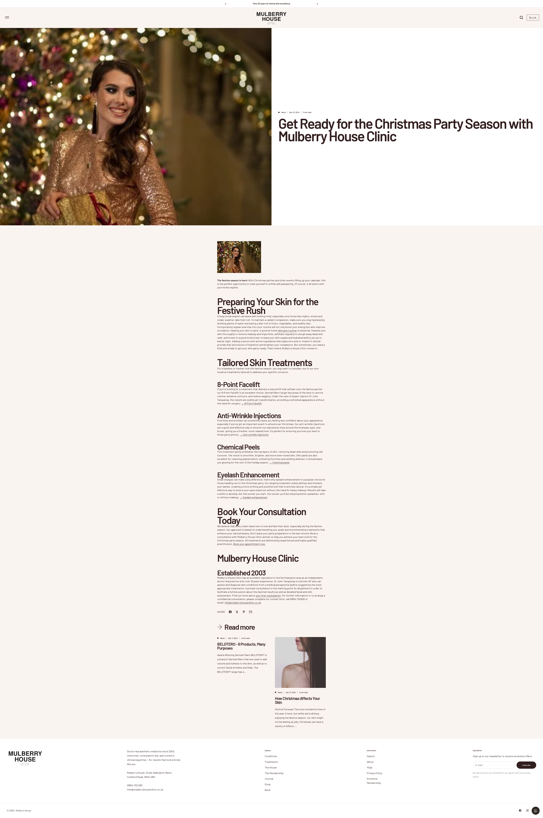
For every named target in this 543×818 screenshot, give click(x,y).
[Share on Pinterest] (243, 612)
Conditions (271, 756)
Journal (269, 778)
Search (371, 756)
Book (533, 17)
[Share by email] (250, 612)
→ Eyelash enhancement (254, 497)
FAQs (369, 767)
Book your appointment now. (249, 543)
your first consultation (268, 595)
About (370, 761)
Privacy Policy (374, 773)
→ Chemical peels (279, 462)
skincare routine (287, 330)
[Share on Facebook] (230, 612)
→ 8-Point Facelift (251, 403)
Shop (268, 784)
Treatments (271, 761)
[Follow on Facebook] (520, 810)
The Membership (274, 773)
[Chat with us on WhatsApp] (536, 811)
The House (271, 767)
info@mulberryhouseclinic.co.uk (243, 602)
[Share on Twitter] (237, 612)
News (283, 112)
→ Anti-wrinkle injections (254, 434)
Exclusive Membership (374, 780)
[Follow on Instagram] (527, 810)
